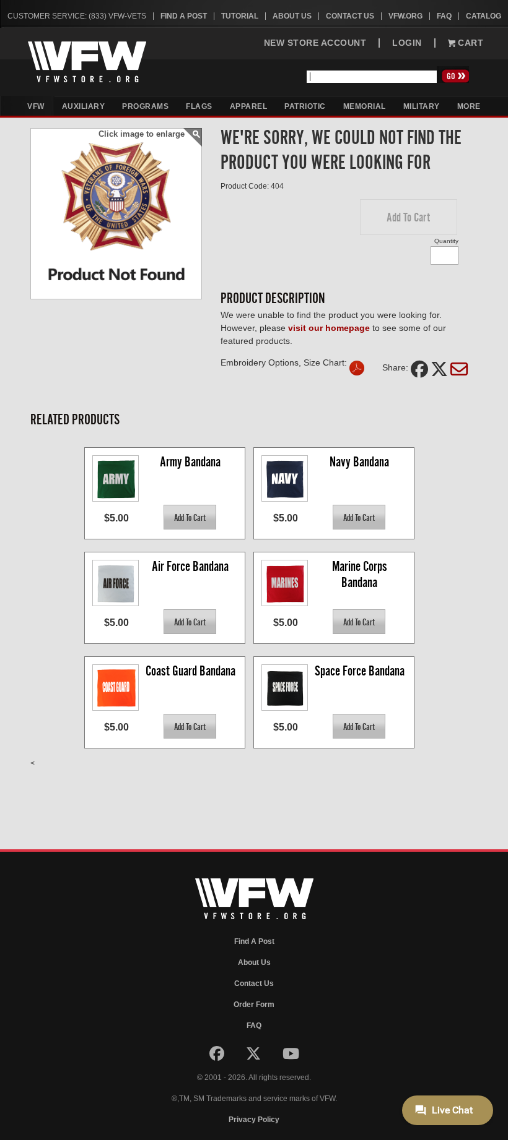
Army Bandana (190, 461)
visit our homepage (329, 328)
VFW (36, 106)
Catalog (483, 16)
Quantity (446, 241)
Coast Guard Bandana (190, 671)
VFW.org (405, 16)
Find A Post (183, 16)
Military (421, 106)
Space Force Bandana (360, 671)
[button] (408, 217)
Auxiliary (83, 106)
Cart (469, 43)
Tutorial (239, 16)
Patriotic (305, 106)
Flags (199, 106)
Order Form (254, 1004)
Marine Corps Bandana (361, 574)
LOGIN (407, 43)
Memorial (364, 106)
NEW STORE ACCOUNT (315, 43)
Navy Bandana (359, 461)
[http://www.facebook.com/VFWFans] (217, 1056)
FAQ (444, 16)
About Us (292, 16)
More (469, 106)
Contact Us (350, 16)
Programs (145, 106)
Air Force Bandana (190, 566)
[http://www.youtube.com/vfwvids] (291, 1056)
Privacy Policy (254, 1119)
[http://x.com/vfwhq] (254, 1056)
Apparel (249, 106)
